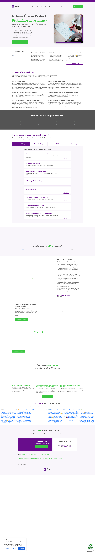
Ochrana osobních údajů (22, 461)
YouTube (45, 406)
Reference (58, 6)
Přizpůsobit (7, 548)
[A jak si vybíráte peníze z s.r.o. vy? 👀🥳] (39, 416)
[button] (93, 416)
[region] (14, 544)
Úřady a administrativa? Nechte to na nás (53, 457)
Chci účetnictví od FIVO (20, 42)
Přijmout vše (21, 548)
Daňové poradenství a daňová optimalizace (32, 458)
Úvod (33, 6)
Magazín (51, 6)
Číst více (65, 158)
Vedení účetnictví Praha (29, 457)
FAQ (39, 454)
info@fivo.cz (61, 445)
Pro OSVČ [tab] (56, 144)
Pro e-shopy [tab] (74, 144)
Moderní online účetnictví (56, 458)
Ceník (46, 6)
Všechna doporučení (75, 63)
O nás (37, 6)
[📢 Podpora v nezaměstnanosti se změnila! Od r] (55, 416)
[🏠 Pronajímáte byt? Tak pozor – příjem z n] (8, 416)
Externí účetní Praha (46, 458)
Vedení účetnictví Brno (39, 457)
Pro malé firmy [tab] (21, 144)
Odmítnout (14, 548)
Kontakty (63, 6)
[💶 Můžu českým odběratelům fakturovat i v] (86, 416)
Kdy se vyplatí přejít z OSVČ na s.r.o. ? (21, 385)
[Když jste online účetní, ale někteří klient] (71, 416)
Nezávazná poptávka (78, 6)
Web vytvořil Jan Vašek (22, 464)
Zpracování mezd (66, 457)
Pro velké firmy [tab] (38, 144)
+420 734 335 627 (67, 446)
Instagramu (38, 406)
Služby (41, 6)
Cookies (28, 461)
